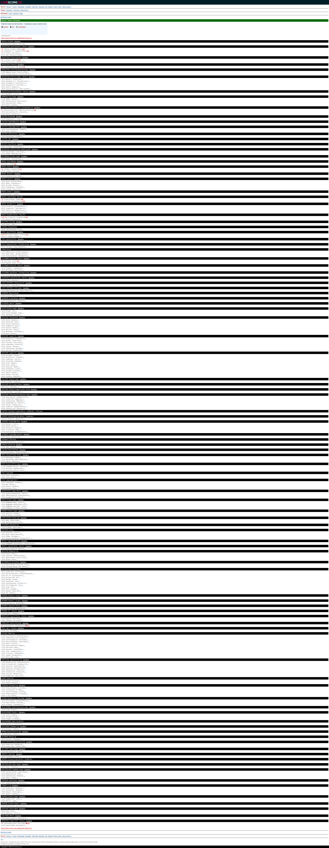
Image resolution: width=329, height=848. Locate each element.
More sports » (67, 7)
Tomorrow (16, 10)
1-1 (21, 169)
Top (2, 839)
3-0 (22, 199)
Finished (15, 13)
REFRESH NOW (6, 17)
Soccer (3, 7)
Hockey (8, 7)
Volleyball (35, 7)
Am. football (48, 7)
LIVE (10, 13)
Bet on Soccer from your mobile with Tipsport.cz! (16, 38)
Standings (17, 41)
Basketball (21, 7)
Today (3, 10)
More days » (25, 10)
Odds (21, 13)
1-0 (24, 67)
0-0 (24, 49)
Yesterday (9, 10)
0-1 (27, 234)
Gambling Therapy (20, 844)
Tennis (14, 7)
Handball (28, 7)
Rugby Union (57, 7)
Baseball (41, 7)
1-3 (28, 625)
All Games (4, 13)
